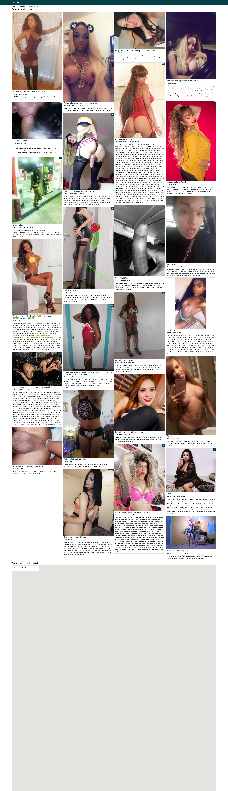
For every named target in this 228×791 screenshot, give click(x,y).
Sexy (168, 494)
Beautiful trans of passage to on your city (82, 103)
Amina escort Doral (123, 139)
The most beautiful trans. (75, 537)
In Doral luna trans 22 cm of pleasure (29, 92)
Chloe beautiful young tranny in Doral (131, 512)
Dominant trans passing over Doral (28, 466)
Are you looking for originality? (77, 459)
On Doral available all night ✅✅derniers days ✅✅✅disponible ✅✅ (33, 317)
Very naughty (121, 278)
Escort (14, 6)
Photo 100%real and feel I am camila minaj (31, 387)
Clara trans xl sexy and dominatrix (79, 191)
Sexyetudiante (19, 225)
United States (22, 6)
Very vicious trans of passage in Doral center (135, 50)
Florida (30, 6)
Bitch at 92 (171, 264)
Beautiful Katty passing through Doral (183, 81)
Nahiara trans (70, 290)
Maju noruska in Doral (176, 182)
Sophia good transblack (177, 551)
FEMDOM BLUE (16, 2)
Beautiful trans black (124, 360)
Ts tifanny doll (172, 330)
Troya (169, 436)
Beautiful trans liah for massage (129, 432)
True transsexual (20, 141)
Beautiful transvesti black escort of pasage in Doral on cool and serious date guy (88, 373)
